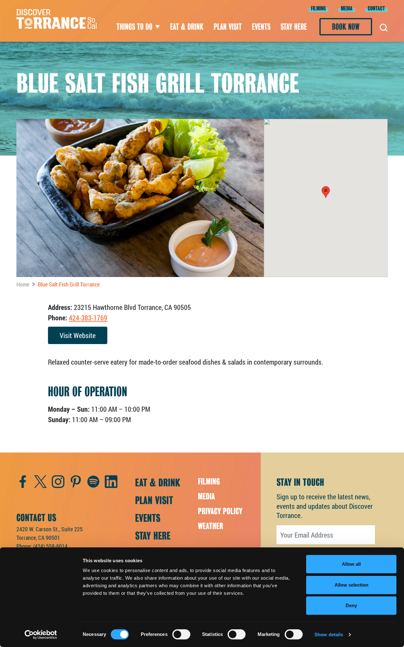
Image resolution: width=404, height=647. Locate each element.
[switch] (181, 634)
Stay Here (294, 27)
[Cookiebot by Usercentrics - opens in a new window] (40, 634)
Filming (318, 8)
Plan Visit (228, 27)
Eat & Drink (187, 27)
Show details (328, 634)
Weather (210, 526)
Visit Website (78, 335)
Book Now (345, 27)
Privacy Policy (220, 511)
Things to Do (134, 27)
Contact (376, 8)
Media (347, 8)
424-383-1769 (88, 317)
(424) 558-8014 (50, 546)
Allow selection (351, 585)
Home (22, 284)
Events (261, 27)
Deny (351, 605)
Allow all (351, 564)
